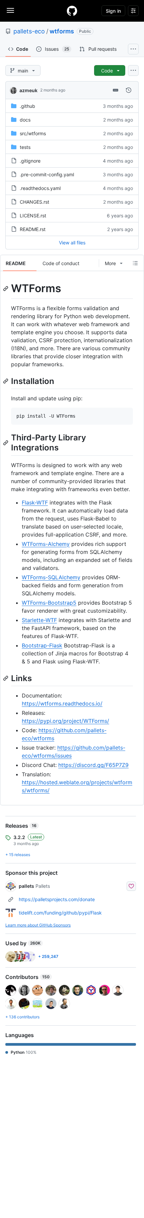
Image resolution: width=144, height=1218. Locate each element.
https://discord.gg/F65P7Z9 (93, 765)
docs (25, 120)
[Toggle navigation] (10, 10)
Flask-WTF (35, 502)
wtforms (62, 31)
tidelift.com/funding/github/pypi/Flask (60, 913)
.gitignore (30, 161)
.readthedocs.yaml (40, 188)
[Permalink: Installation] (6, 381)
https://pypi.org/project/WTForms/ (65, 721)
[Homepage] (72, 10)
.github (27, 106)
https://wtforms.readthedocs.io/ (62, 703)
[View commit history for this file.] (128, 90)
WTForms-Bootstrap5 (49, 602)
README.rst (33, 229)
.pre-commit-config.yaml (47, 174)
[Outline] (135, 263)
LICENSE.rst (33, 215)
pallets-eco (29, 31)
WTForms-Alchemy (46, 544)
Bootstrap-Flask (42, 645)
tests (25, 147)
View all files (72, 242)
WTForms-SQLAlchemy (51, 577)
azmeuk (28, 90)
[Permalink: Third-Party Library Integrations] (6, 442)
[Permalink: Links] (6, 678)
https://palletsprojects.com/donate (57, 899)
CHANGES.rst (34, 202)
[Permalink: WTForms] (6, 288)
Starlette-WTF (39, 620)
